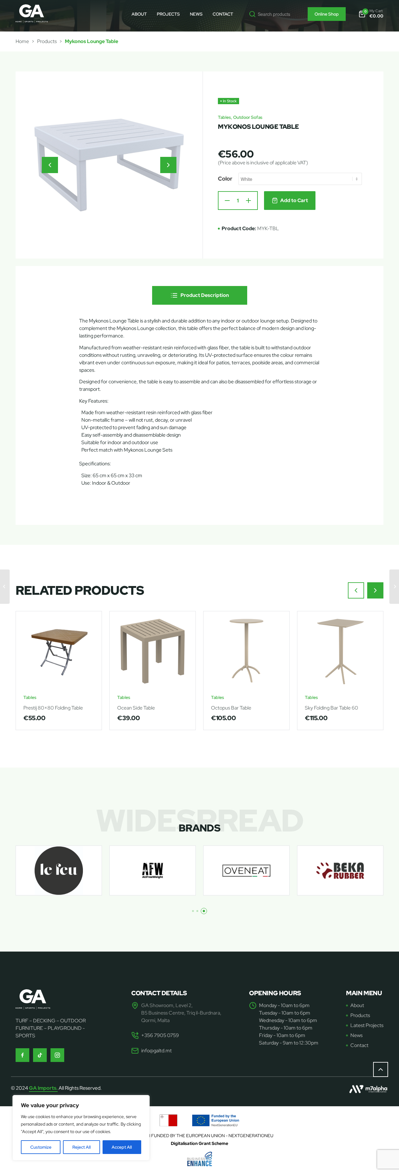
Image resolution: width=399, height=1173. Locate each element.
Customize (40, 1147)
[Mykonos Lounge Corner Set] (394, 587)
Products (47, 41)
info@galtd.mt (156, 1050)
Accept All (122, 1147)
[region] (81, 1128)
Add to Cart (294, 200)
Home (22, 41)
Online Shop (327, 14)
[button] (50, 165)
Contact (359, 1045)
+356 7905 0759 (160, 1035)
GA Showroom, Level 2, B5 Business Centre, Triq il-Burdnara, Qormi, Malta (181, 1013)
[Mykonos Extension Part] (5, 587)
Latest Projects (366, 1025)
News (356, 1035)
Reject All (81, 1147)
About (357, 1005)
